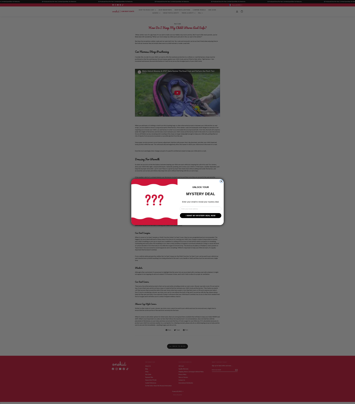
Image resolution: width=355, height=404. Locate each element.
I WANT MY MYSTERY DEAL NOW (200, 216)
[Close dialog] (221, 181)
